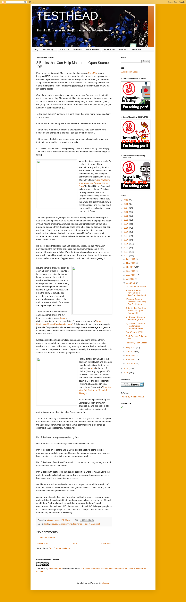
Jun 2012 (130, 283)
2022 (126, 216)
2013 (126, 252)
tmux (62, 318)
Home (74, 543)
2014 (126, 247)
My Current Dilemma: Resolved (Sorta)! (135, 318)
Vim (93, 368)
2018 (126, 232)
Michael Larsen (56, 568)
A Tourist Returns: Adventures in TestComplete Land (136, 292)
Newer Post (42, 543)
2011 (126, 368)
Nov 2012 (131, 263)
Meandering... (48, 49)
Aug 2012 (131, 275)
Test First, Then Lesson (136, 343)
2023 (126, 212)
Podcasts (123, 49)
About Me (136, 49)
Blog (36, 49)
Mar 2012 (131, 355)
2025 (126, 204)
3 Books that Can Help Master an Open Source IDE (136, 310)
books (46, 524)
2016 (126, 240)
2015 (126, 244)
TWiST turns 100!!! (134, 332)
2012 (126, 255)
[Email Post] (76, 520)
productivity (55, 524)
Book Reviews (92, 49)
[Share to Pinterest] (92, 520)
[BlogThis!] (84, 520)
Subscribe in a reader (130, 72)
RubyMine (93, 73)
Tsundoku (77, 49)
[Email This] (81, 520)
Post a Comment (47, 537)
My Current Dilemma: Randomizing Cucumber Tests (135, 325)
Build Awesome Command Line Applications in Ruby (94, 183)
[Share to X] (87, 520)
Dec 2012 (131, 259)
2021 (126, 220)
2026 (126, 200)
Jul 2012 (130, 279)
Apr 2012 (130, 351)
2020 (126, 224)
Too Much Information (136, 286)
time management (92, 524)
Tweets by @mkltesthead (132, 397)
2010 (126, 372)
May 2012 (131, 347)
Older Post (106, 543)
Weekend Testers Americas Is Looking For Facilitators (136, 301)
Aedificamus (109, 49)
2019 (126, 228)
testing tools (78, 524)
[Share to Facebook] (89, 520)
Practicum (64, 49)
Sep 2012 (131, 271)
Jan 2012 (130, 363)
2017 (126, 236)
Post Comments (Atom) (59, 548)
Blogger (105, 583)
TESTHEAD (67, 15)
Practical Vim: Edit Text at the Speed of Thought (95, 390)
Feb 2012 (131, 359)
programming (66, 524)
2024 (126, 208)
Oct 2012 (130, 267)
